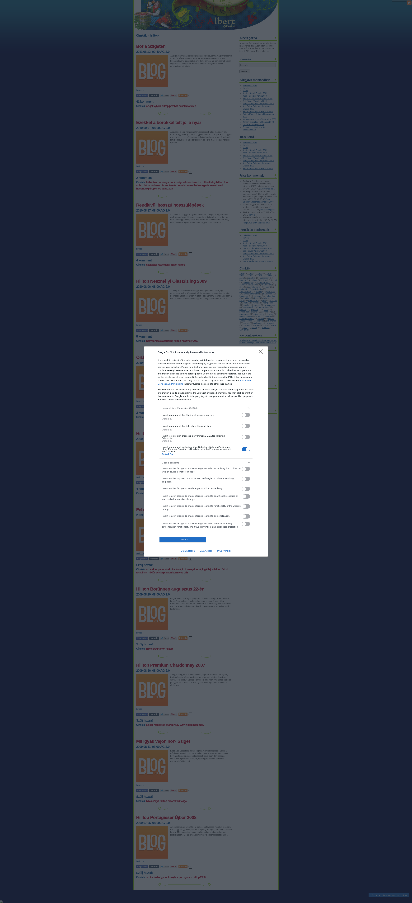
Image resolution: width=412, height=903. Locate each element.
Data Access (206, 550)
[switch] (246, 415)
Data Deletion (188, 550)
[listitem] (206, 408)
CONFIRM (183, 539)
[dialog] (206, 451)
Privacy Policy (224, 550)
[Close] (262, 353)
